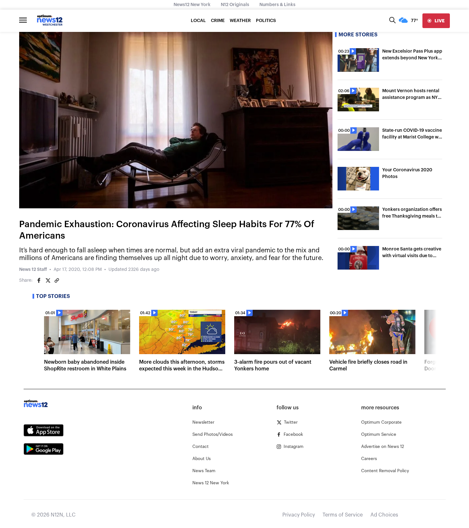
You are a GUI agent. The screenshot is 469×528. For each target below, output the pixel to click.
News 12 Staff (33, 269)
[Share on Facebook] (38, 280)
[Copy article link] (56, 280)
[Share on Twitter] (47, 280)
